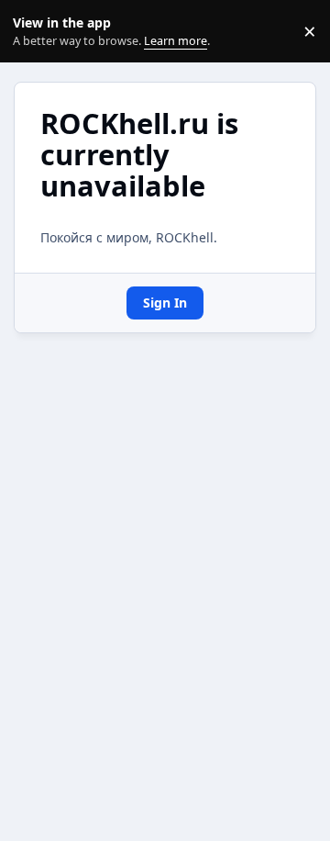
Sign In (165, 302)
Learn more (35, 31)
